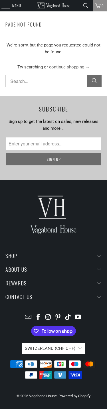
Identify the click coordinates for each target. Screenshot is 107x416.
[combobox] (53, 81)
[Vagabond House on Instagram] (48, 317)
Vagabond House (43, 396)
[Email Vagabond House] (28, 317)
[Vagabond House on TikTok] (68, 317)
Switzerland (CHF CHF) (50, 348)
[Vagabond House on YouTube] (78, 317)
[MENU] (2, 5)
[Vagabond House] (53, 5)
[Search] (85, 5)
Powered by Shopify (74, 396)
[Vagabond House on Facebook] (38, 317)
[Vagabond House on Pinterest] (58, 317)
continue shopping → (69, 67)
